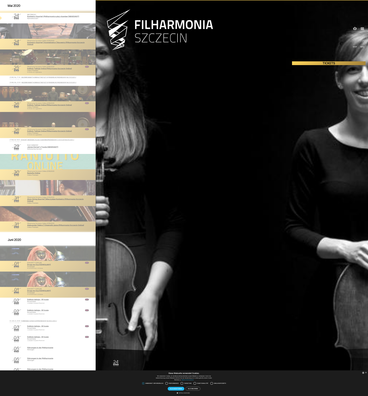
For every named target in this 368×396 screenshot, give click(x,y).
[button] (184, 393)
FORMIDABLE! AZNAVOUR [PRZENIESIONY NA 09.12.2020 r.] (39, 321)
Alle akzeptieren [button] (176, 388)
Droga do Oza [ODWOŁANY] (39, 265)
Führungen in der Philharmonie (40, 348)
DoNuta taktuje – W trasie (38, 300)
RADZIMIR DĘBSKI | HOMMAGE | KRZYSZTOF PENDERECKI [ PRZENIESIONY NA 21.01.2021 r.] (48, 77)
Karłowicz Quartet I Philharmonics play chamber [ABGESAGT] (53, 16)
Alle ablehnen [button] (193, 388)
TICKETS (329, 63)
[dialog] (184, 383)
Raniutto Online (33, 173)
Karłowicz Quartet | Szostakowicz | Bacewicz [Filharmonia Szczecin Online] (56, 43)
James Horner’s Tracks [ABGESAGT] (42, 147)
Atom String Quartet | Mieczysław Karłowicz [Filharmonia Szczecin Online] (55, 200)
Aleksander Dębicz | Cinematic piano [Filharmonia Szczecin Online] (55, 225)
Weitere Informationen (188, 380)
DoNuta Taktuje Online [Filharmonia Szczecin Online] (49, 69)
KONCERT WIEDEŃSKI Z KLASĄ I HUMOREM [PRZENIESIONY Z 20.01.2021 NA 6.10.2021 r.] (47, 140)
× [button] (366, 372)
